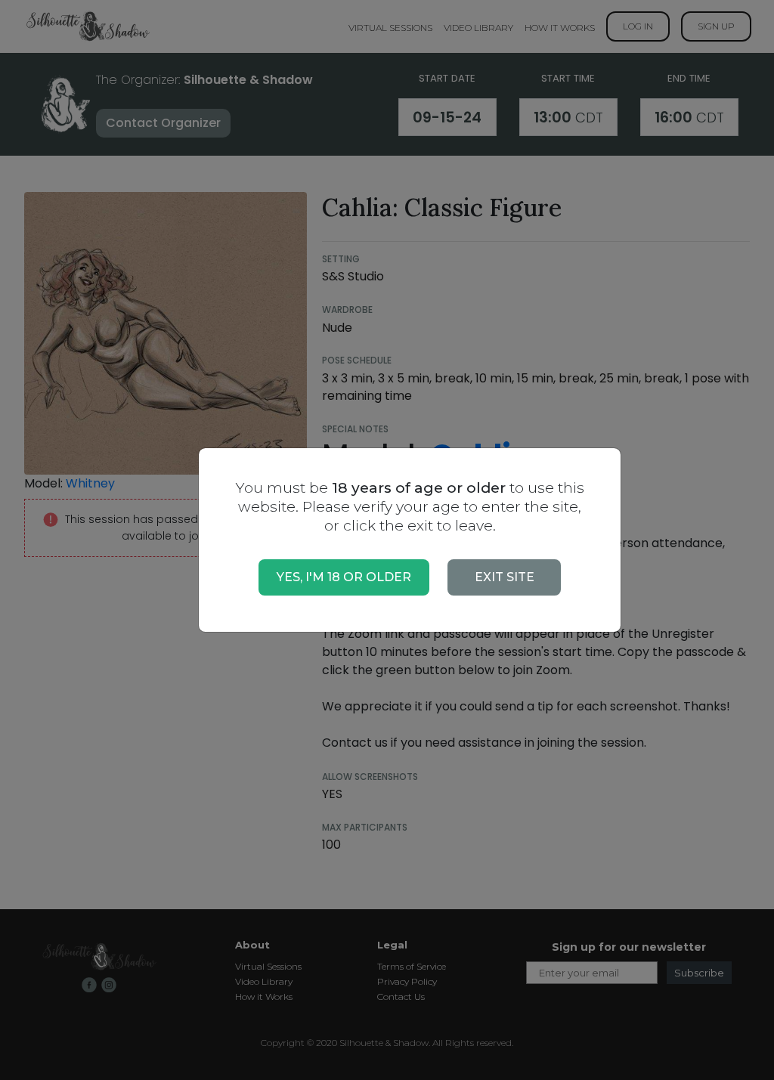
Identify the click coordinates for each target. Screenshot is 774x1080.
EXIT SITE (504, 577)
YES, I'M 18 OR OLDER (344, 577)
